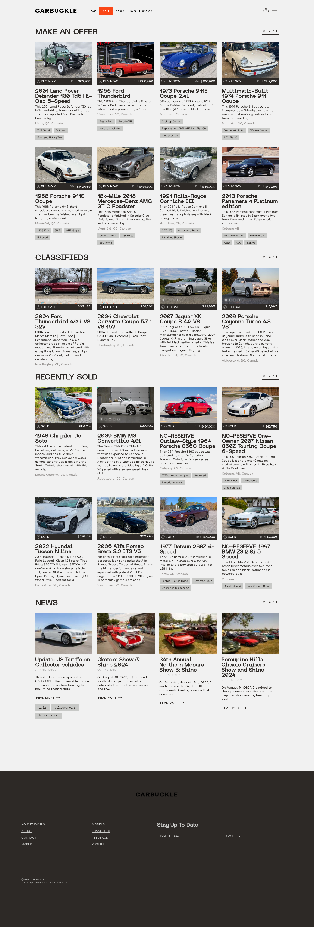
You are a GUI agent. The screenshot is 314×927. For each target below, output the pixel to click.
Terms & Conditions (34, 882)
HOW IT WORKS (33, 824)
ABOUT (26, 831)
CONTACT (28, 837)
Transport (101, 831)
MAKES (26, 844)
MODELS (98, 824)
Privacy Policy (58, 882)
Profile (98, 844)
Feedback (100, 837)
